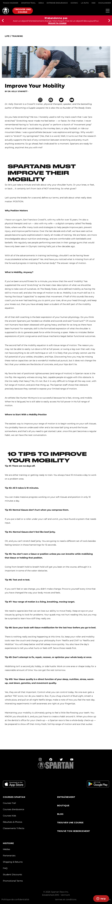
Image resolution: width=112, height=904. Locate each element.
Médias (6, 849)
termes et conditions (65, 899)
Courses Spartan (14, 797)
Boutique (63, 805)
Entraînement (66, 797)
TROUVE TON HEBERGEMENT (73, 831)
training (17, 36)
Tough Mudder (10, 3)
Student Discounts (12, 874)
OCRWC (74, 3)
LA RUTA (85, 3)
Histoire (8, 843)
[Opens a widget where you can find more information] (101, 899)
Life (7, 36)
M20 (93, 3)
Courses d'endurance (13, 809)
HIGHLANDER (104, 3)
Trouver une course (22, 10)
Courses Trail (9, 803)
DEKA (41, 3)
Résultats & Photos (12, 822)
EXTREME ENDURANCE (57, 3)
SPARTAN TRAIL (28, 3)
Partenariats (9, 855)
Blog (60, 814)
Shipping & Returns (13, 862)
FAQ (5, 868)
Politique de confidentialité (15, 899)
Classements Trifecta (13, 828)
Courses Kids (9, 815)
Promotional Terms (13, 880)
